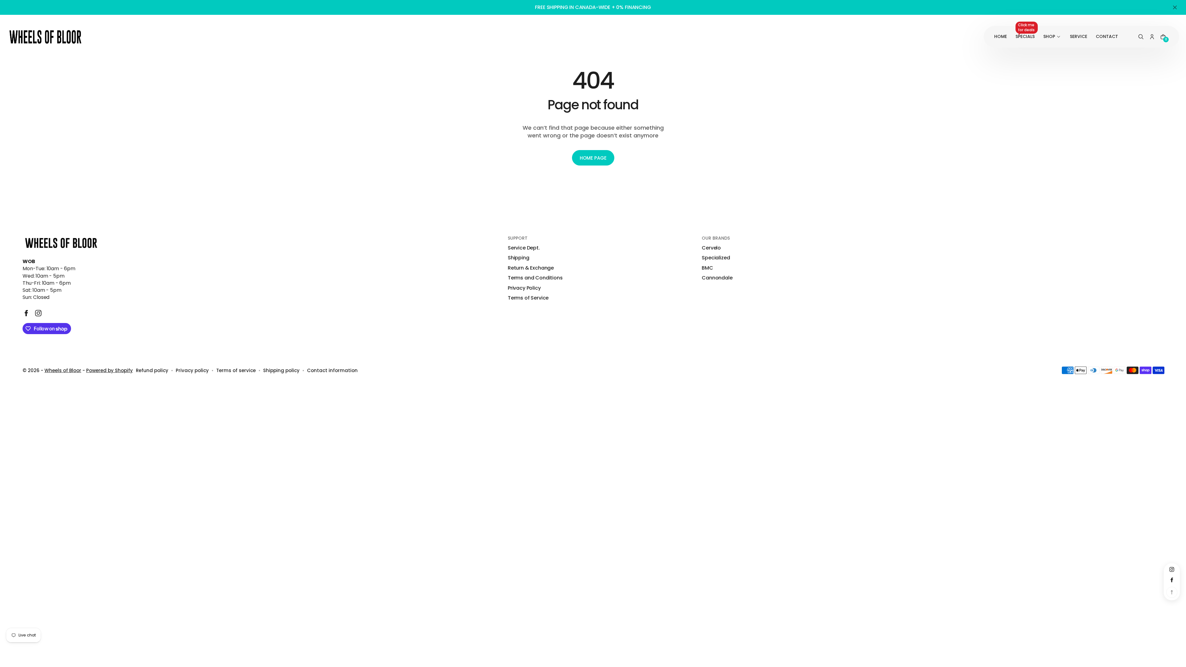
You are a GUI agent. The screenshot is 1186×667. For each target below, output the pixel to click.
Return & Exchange (531, 268)
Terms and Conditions (535, 278)
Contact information (332, 370)
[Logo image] (45, 37)
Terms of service (236, 370)
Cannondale (717, 278)
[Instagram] (38, 313)
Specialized (716, 257)
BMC (707, 268)
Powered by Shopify (109, 370)
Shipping (518, 257)
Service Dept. (524, 248)
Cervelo (711, 248)
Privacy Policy (524, 288)
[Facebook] (26, 313)
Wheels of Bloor (62, 370)
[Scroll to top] (1172, 592)
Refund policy (152, 370)
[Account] (1152, 37)
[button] (1140, 37)
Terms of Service (528, 298)
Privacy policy (192, 370)
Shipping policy (281, 370)
